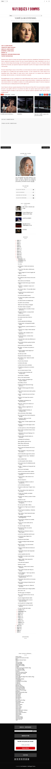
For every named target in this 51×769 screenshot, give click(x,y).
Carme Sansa (22, 20)
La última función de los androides (25, 365)
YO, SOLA (20, 264)
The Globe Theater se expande (24, 306)
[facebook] (44, 1)
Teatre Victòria (18, 714)
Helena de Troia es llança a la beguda (25, 304)
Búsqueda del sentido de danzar (24, 355)
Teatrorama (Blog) (19, 717)
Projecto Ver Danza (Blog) (21, 690)
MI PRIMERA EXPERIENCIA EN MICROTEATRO (24, 401)
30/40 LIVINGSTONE (22, 459)
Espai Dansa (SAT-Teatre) (21, 673)
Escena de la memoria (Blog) (21, 672)
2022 (18, 242)
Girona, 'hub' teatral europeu (24, 377)
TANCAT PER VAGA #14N (23, 445)
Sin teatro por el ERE (22, 353)
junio (19, 616)
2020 (18, 245)
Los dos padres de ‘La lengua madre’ (25, 603)
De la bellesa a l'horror (22, 382)
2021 (18, 243)
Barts (17, 658)
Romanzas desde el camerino (24, 315)
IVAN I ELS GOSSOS (22, 275)
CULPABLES (20, 262)
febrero (20, 622)
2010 (18, 627)
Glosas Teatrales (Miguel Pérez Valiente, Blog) (25, 676)
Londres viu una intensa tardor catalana (26, 471)
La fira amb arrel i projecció (23, 562)
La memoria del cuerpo (22, 363)
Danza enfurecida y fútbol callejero (25, 413)
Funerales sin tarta (21, 499)
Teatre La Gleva (19, 706)
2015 (18, 253)
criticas (27, 20)
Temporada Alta (19, 719)
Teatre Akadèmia (19, 704)
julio (19, 614)
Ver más (32, 181)
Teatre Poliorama (19, 711)
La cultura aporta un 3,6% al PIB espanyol (26, 427)
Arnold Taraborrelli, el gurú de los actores (26, 453)
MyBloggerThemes (31, 766)
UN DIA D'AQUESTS (22, 479)
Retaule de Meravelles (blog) (21, 692)
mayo (19, 617)
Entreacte (17, 671)
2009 (18, 628)
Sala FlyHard (18, 696)
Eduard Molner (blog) (20, 664)
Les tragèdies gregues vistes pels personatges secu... (24, 517)
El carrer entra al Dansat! (23, 360)
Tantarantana (31, 20)
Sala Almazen (18, 694)
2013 (18, 256)
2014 (18, 254)
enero (19, 624)
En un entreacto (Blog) (20, 670)
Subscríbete (25, 748)
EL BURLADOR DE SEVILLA (7, 114)
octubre (20, 609)
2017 (18, 249)
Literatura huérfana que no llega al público (26, 588)
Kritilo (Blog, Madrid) (20, 678)
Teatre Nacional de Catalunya (21, 710)
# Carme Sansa (7, 94)
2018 (18, 248)
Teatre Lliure (18, 709)
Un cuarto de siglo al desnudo (24, 525)
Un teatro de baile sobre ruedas (24, 608)
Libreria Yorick (18, 684)
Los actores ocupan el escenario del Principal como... (25, 373)
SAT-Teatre (18, 699)
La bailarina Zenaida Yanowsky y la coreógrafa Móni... (25, 410)
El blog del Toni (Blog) (20, 665)
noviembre (21, 260)
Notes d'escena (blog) (20, 686)
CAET (17, 661)
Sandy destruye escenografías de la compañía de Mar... (25, 576)
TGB (16, 720)
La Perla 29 (18, 682)
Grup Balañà (18, 677)
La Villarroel (18, 683)
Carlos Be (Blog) (19, 662)
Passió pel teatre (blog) (20, 687)
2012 (18, 257)
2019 (18, 246)
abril (19, 619)
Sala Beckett (18, 695)
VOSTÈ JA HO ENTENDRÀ (23, 469)
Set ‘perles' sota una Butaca (23, 302)
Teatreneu (18, 715)
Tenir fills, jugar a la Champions (24, 592)
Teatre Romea (18, 713)
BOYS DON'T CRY (21, 590)
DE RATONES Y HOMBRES (23, 375)
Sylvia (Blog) (18, 701)
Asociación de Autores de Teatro (22, 657)
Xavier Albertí (37, 20)
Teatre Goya (18, 705)
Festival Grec (18, 674)
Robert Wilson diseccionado (23, 443)
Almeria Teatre (18, 656)
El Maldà (17, 666)
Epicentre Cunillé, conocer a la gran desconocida (41, 114)
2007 (18, 631)
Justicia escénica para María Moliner (25, 345)
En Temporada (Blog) (20, 668)
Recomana (18, 691)
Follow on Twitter (20, 189)
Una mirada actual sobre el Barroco (25, 317)
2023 (18, 240)
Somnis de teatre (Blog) (20, 700)
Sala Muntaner (18, 697)
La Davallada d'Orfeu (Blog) (21, 681)
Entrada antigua (45, 147)
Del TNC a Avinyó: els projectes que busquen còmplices (25, 380)
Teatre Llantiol (18, 707)
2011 (18, 625)
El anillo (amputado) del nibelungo (25, 321)
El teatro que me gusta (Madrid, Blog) (23, 667)
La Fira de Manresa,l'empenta (24, 484)
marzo (19, 620)
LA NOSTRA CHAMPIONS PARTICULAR (26, 534)
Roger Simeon (18, 693)
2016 (18, 251)
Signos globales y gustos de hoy (24, 441)
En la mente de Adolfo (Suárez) (24, 295)
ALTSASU (25, 229)
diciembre (20, 259)
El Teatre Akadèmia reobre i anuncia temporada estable (25, 600)
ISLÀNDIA (20, 114)
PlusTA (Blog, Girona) (20, 688)
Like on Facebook (20, 192)
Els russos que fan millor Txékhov (24, 504)
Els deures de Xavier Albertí (23, 539)
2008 (18, 630)
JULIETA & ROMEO (27, 218)
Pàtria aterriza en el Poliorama (24, 280)
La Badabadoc (18, 680)
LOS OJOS (20, 319)
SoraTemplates (23, 766)
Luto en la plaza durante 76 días (24, 370)
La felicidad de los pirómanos (24, 439)
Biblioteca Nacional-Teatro (21, 660)
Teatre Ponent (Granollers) (21, 712)
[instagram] (49, 1)
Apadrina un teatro (22, 564)
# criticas (13, 94)
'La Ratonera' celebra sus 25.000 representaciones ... (24, 419)
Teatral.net (18, 703)
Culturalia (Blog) (19, 663)
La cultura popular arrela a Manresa (25, 461)
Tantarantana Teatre (20, 702)
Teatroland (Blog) (19, 716)
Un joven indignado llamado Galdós (25, 597)
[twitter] (47, 1)
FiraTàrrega (18, 675)
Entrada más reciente (6, 147)
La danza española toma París (24, 554)
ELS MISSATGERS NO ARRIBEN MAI (25, 300)
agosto (20, 613)
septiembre (21, 611)
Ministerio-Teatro (19, 685)
